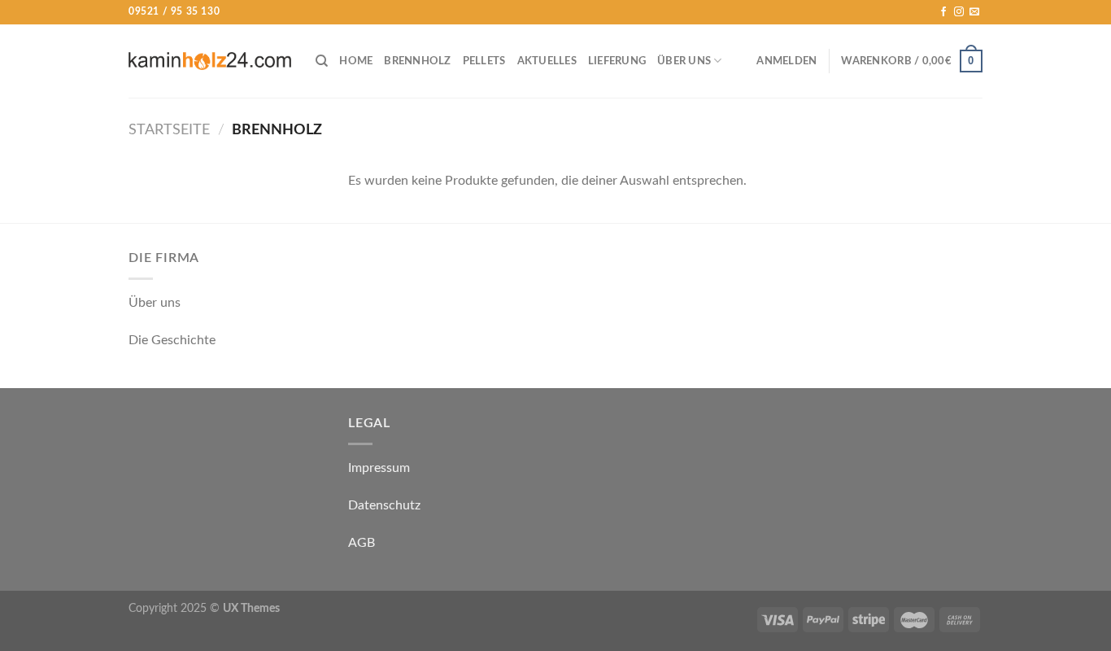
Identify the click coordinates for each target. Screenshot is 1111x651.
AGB (361, 542)
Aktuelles (547, 61)
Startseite (169, 130)
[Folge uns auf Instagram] (959, 12)
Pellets (484, 61)
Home (356, 61)
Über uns (684, 61)
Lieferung (617, 61)
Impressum (379, 467)
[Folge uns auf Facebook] (943, 12)
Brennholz (417, 61)
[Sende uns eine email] (974, 12)
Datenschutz (384, 505)
